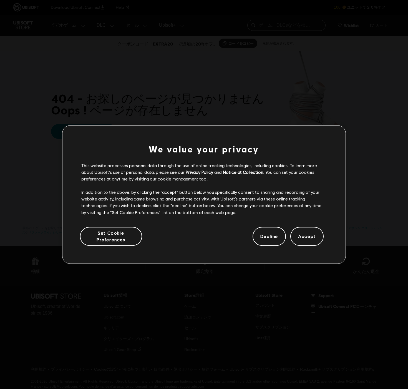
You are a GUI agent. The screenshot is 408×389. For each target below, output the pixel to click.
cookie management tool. (183, 178)
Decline (269, 236)
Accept (307, 236)
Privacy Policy (199, 172)
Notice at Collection (243, 172)
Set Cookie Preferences (111, 236)
